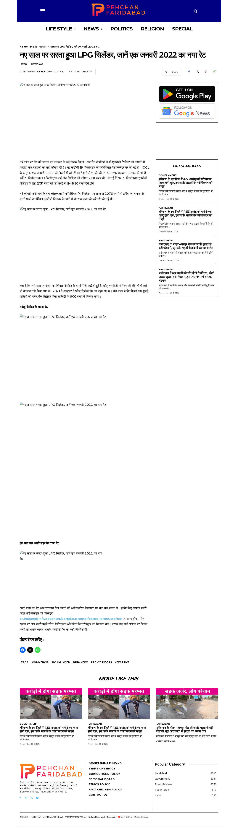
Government (168, 175)
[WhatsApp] (214, 72)
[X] (197, 72)
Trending (36, 64)
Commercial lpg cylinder (51, 662)
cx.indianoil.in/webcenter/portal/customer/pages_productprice (71, 619)
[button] (195, 11)
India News (81, 662)
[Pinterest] (206, 72)
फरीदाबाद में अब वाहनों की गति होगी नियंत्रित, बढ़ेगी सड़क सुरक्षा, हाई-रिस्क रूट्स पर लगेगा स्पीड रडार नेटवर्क (186, 276)
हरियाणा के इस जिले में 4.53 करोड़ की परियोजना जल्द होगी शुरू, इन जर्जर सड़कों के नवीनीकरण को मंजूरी (185, 182)
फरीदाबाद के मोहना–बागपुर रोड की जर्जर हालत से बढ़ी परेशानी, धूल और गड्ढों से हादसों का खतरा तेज (186, 246)
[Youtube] (37, 798)
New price (122, 662)
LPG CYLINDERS (101, 662)
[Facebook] (189, 72)
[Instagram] (26, 798)
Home (24, 46)
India (33, 46)
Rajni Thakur (82, 71)
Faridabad (166, 208)
